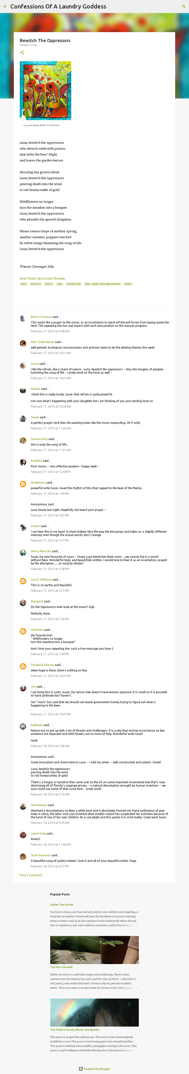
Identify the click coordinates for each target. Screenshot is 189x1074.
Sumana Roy (39, 439)
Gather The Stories (61, 904)
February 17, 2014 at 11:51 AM (51, 450)
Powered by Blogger (96, 1068)
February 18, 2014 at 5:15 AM (50, 794)
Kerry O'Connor (41, 316)
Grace (35, 363)
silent (128, 284)
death (48, 284)
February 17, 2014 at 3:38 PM (50, 568)
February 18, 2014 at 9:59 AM (50, 822)
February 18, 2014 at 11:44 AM (51, 844)
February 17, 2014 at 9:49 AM (50, 331)
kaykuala (37, 725)
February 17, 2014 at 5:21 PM (50, 590)
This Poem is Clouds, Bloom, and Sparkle (74, 1029)
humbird (36, 460)
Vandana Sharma (42, 664)
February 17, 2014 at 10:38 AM (51, 406)
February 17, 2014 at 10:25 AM (51, 378)
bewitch (36, 284)
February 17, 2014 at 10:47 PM (51, 714)
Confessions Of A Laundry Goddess (58, 6)
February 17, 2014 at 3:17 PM (50, 540)
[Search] (111, 6)
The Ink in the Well (61, 967)
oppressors (73, 284)
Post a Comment (31, 875)
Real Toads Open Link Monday (42, 278)
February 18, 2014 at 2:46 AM (50, 746)
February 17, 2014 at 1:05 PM (50, 493)
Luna (59, 284)
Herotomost (39, 805)
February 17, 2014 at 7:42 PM (50, 619)
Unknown (37, 629)
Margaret (37, 601)
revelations (38, 482)
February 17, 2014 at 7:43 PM (50, 654)
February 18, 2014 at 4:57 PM (50, 866)
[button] (22, 52)
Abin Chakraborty (42, 342)
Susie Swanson (41, 855)
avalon (35, 526)
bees (24, 284)
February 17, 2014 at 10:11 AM (51, 353)
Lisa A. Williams (41, 579)
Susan (35, 417)
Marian (35, 388)
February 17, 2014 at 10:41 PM (51, 676)
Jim (33, 686)
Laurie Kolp (38, 833)
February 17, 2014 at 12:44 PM (51, 471)
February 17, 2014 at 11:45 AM (51, 428)
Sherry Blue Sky (41, 551)
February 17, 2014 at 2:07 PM (50, 515)
